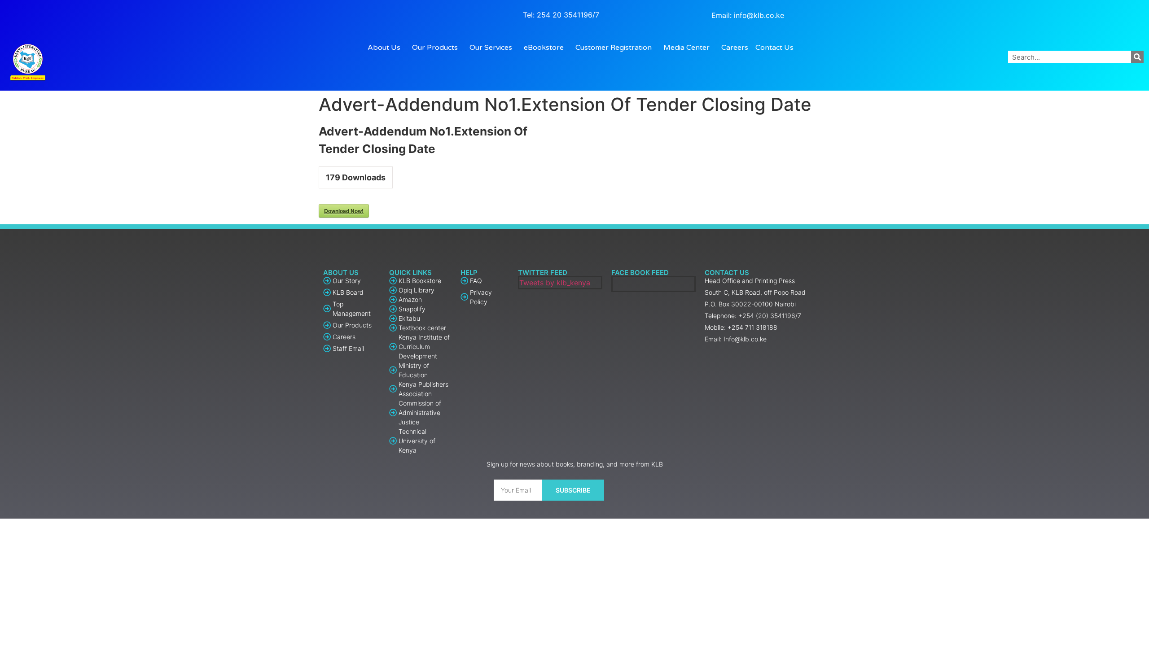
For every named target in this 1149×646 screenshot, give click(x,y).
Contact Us (774, 47)
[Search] (1137, 57)
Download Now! (344, 211)
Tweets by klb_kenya (554, 282)
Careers (734, 47)
